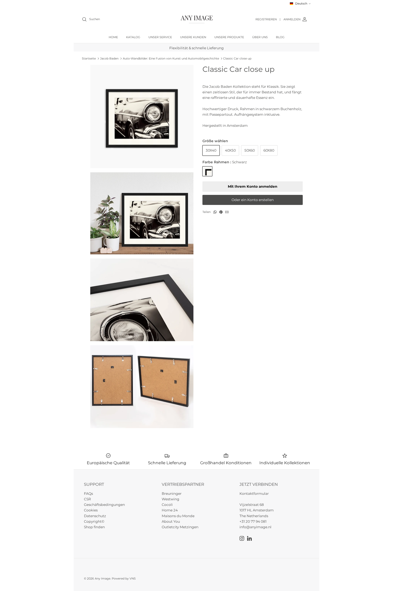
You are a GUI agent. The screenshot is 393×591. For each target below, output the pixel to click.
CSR (87, 499)
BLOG (280, 37)
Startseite (89, 58)
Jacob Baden (109, 58)
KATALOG (133, 37)
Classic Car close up (237, 58)
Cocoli (167, 505)
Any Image (102, 578)
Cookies (91, 510)
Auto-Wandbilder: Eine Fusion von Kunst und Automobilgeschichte (171, 58)
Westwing (170, 499)
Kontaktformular (254, 494)
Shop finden (94, 527)
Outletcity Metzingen (180, 527)
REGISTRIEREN (267, 19)
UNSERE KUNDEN (193, 37)
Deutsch (301, 3)
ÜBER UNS (260, 37)
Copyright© (94, 521)
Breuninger (172, 494)
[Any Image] (196, 19)
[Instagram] (241, 538)
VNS (133, 578)
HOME (113, 37)
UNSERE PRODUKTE (229, 37)
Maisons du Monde (178, 516)
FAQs (88, 494)
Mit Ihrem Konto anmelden (252, 186)
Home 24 (170, 510)
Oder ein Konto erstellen (253, 200)
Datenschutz (95, 516)
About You (171, 521)
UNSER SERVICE (160, 37)
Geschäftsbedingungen (104, 505)
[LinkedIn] (249, 538)
